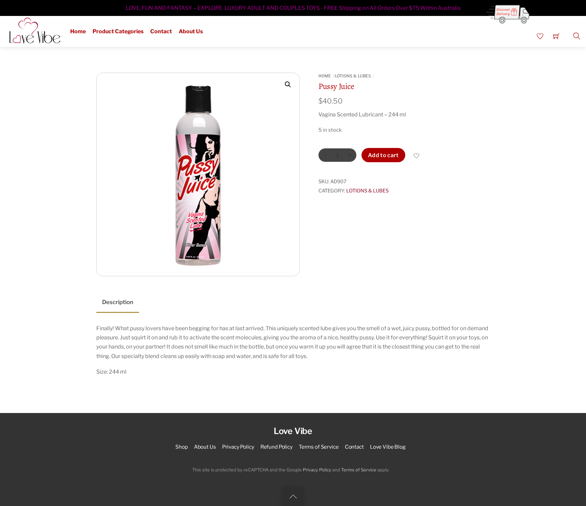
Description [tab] (117, 302)
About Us (191, 31)
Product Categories (118, 31)
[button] (288, 84)
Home (78, 31)
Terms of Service (319, 447)
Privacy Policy (238, 447)
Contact (161, 31)
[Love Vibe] (34, 30)
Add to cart (383, 155)
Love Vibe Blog (388, 447)
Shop (181, 447)
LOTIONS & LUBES (353, 75)
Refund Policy (276, 447)
